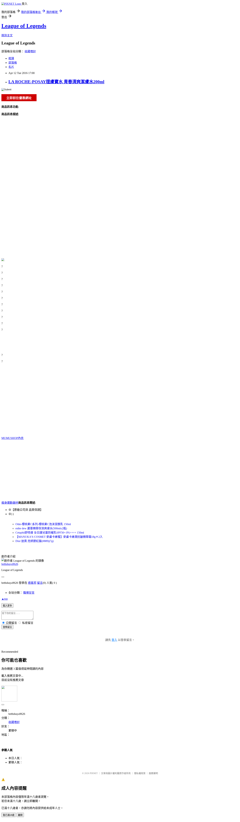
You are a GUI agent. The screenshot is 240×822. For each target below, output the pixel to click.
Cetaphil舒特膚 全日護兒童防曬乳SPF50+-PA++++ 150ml (49, 532)
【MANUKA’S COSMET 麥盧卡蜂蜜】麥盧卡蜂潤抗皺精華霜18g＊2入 (59, 536)
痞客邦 (32, 582)
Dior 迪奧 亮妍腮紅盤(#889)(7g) (34, 541)
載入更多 (7, 605)
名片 (11, 66)
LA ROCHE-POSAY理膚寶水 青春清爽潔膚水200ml (56, 81)
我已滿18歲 (8, 815)
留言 (40, 582)
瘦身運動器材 (9, 502)
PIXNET (94, 773)
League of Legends (23, 26)
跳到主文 (7, 35)
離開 (20, 815)
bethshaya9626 (9, 564)
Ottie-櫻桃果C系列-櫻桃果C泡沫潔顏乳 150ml (43, 524)
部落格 (12, 62)
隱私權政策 (139, 773)
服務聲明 (153, 773)
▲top (4, 598)
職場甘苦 (28, 592)
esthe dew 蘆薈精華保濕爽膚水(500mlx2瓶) (41, 528)
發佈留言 (7, 627)
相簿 (11, 58)
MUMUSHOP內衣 (12, 438)
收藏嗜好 (30, 51)
